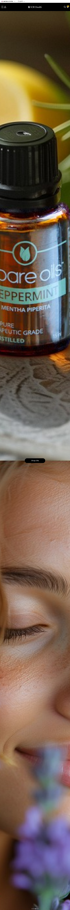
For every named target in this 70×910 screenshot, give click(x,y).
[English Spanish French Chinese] (21, 1)
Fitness (35, 461)
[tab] (33, 908)
